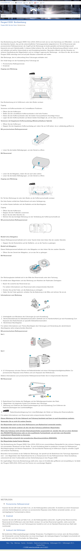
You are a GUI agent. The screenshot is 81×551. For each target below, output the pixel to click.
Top (12, 543)
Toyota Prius (40, 545)
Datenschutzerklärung (41, 543)
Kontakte (30, 543)
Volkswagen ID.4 (68, 543)
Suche (23, 543)
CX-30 (26, 2)
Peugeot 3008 (4, 25)
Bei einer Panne (13, 25)
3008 (32, 2)
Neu (7, 543)
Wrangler (19, 2)
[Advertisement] (40, 33)
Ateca (37, 2)
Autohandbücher (5, 2)
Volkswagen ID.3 (55, 543)
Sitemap (17, 543)
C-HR (43, 2)
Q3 (13, 2)
